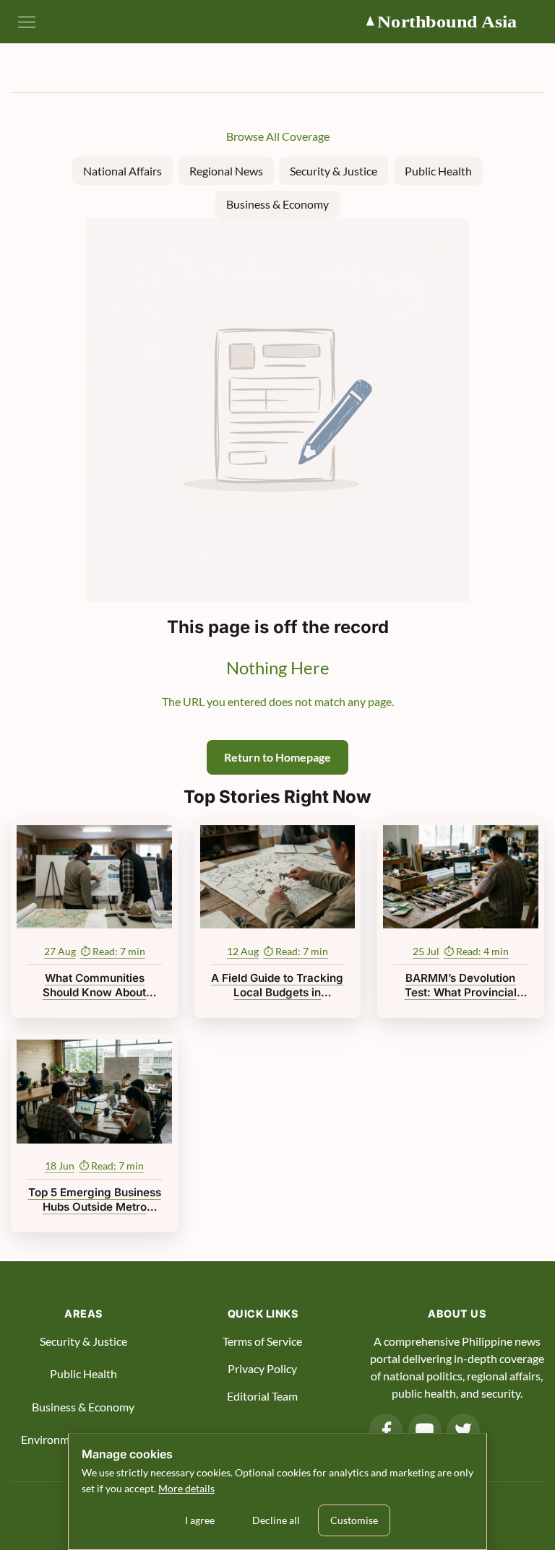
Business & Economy (277, 204)
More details (186, 1488)
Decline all (276, 1520)
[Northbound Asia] (453, 22)
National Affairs (122, 171)
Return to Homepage (277, 757)
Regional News (226, 171)
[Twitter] (463, 1430)
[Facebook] (386, 1430)
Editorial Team (262, 1396)
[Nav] (27, 22)
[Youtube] (425, 1430)
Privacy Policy (262, 1368)
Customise (354, 1520)
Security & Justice (333, 171)
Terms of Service (262, 1341)
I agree (200, 1520)
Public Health (438, 171)
